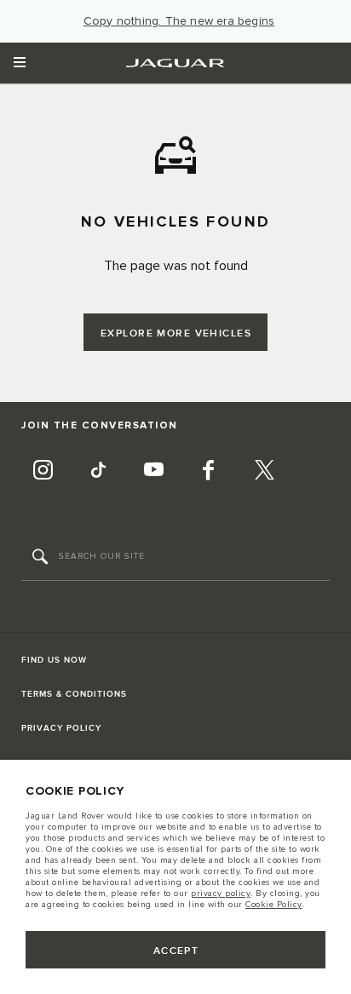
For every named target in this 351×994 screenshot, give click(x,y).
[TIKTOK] (98, 472)
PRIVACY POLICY (61, 728)
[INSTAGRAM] (42, 472)
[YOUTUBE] (153, 472)
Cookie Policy (273, 904)
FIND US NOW (54, 660)
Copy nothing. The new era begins (178, 21)
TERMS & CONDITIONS (74, 694)
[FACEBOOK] (208, 472)
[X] (264, 472)
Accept (176, 951)
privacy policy (220, 893)
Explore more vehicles (176, 333)
